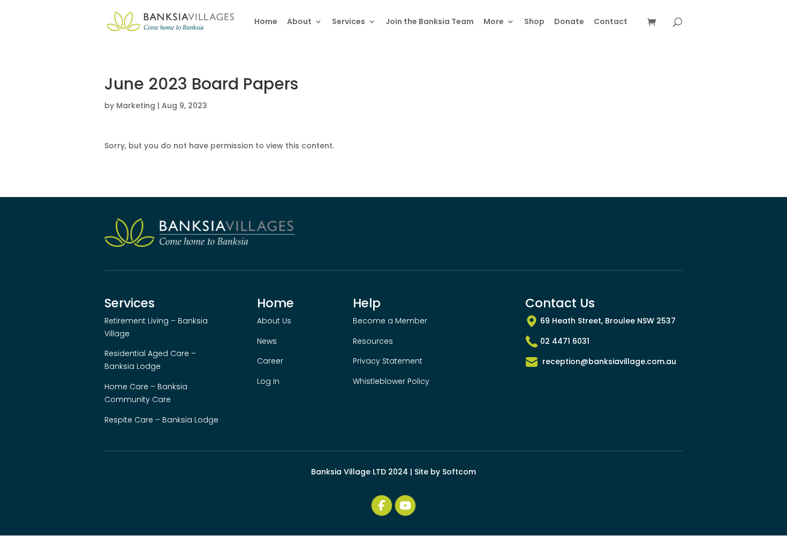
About (299, 22)
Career (270, 361)
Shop (534, 22)
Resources (373, 341)
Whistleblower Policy (391, 381)
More (493, 22)
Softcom (459, 471)
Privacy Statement (387, 361)
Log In (268, 381)
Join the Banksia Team (429, 22)
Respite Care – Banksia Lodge (161, 419)
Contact (610, 22)
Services (348, 22)
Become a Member (390, 320)
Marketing (135, 105)
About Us (274, 320)
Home (265, 22)
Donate (569, 22)
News (267, 341)
